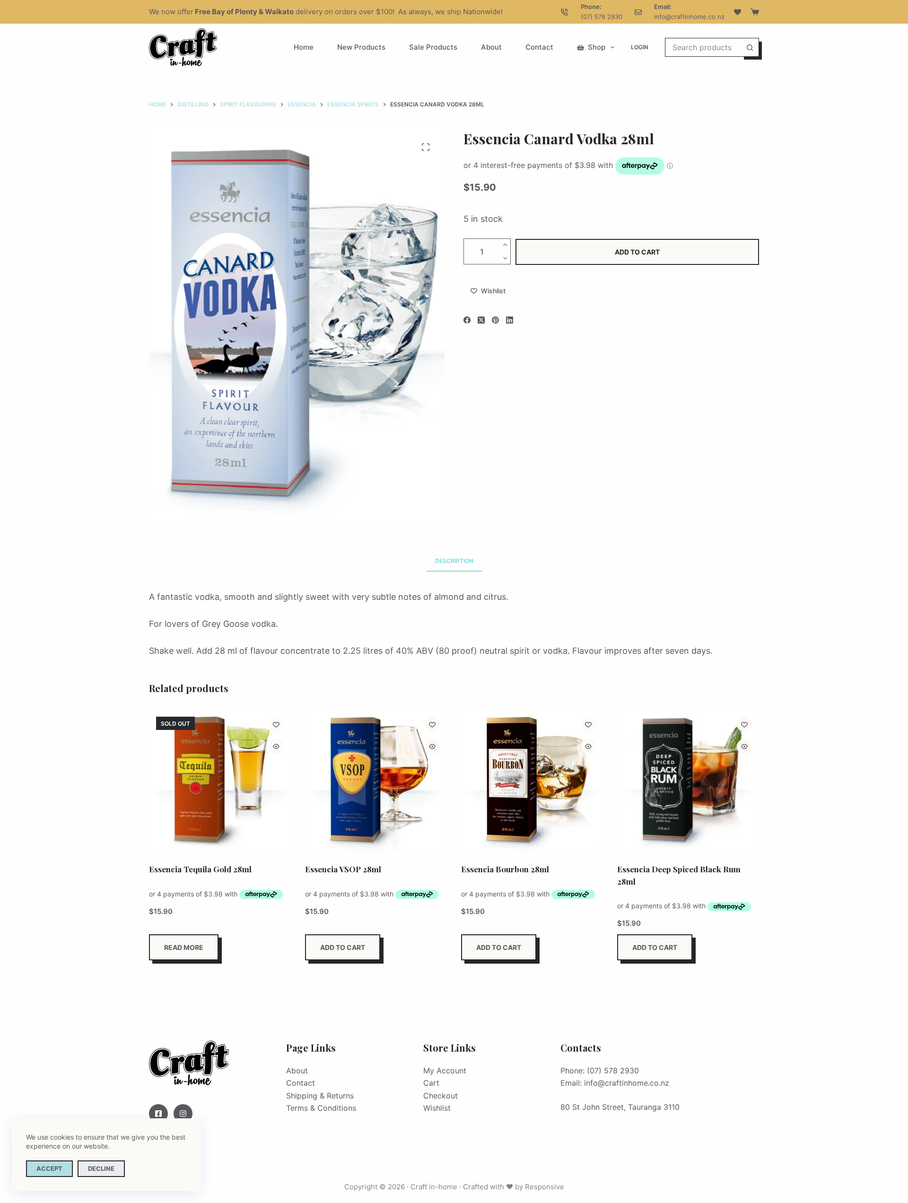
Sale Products (433, 47)
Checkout (440, 1095)
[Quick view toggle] (276, 746)
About (491, 47)
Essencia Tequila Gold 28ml (200, 869)
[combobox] (703, 47)
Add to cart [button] (342, 947)
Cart (431, 1083)
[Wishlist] (737, 12)
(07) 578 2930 (601, 16)
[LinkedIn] (509, 320)
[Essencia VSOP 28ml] (376, 781)
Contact (539, 47)
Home (304, 47)
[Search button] (750, 47)
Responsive (544, 1186)
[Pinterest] (495, 320)
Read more (183, 947)
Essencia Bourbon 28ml (505, 869)
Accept (49, 1168)
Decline (101, 1168)
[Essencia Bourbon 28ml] (532, 781)
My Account (444, 1070)
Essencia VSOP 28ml (343, 869)
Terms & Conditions (321, 1108)
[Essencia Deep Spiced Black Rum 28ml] (688, 781)
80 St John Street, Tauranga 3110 (620, 1107)
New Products (361, 47)
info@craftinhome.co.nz (689, 16)
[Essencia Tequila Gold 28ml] (220, 781)
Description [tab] (454, 560)
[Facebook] (467, 320)
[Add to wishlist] (276, 724)
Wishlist (437, 1108)
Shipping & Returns (320, 1095)
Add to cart (637, 251)
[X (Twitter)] (481, 320)
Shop (596, 47)
